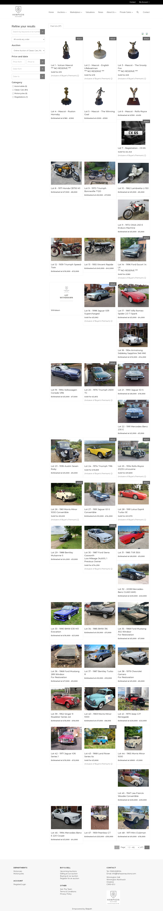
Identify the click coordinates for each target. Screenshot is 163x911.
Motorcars (17, 871)
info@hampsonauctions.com (124, 874)
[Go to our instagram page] (25, 888)
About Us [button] (111, 12)
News (100, 12)
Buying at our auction (69, 876)
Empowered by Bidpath (82, 909)
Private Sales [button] (126, 12)
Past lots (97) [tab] (55, 26)
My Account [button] (143, 2)
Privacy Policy (66, 894)
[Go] (42, 31)
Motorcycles (18, 874)
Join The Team (66, 889)
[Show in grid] (148, 33)
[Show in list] (143, 33)
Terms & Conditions (68, 891)
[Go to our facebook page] (15, 888)
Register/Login (19, 884)
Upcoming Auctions (68, 871)
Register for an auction (69, 878)
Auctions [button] (61, 12)
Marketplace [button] (75, 12)
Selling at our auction (69, 874)
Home (51, 12)
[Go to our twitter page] (20, 888)
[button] (138, 12)
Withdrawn (55, 310)
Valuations (90, 12)
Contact (133, 2)
